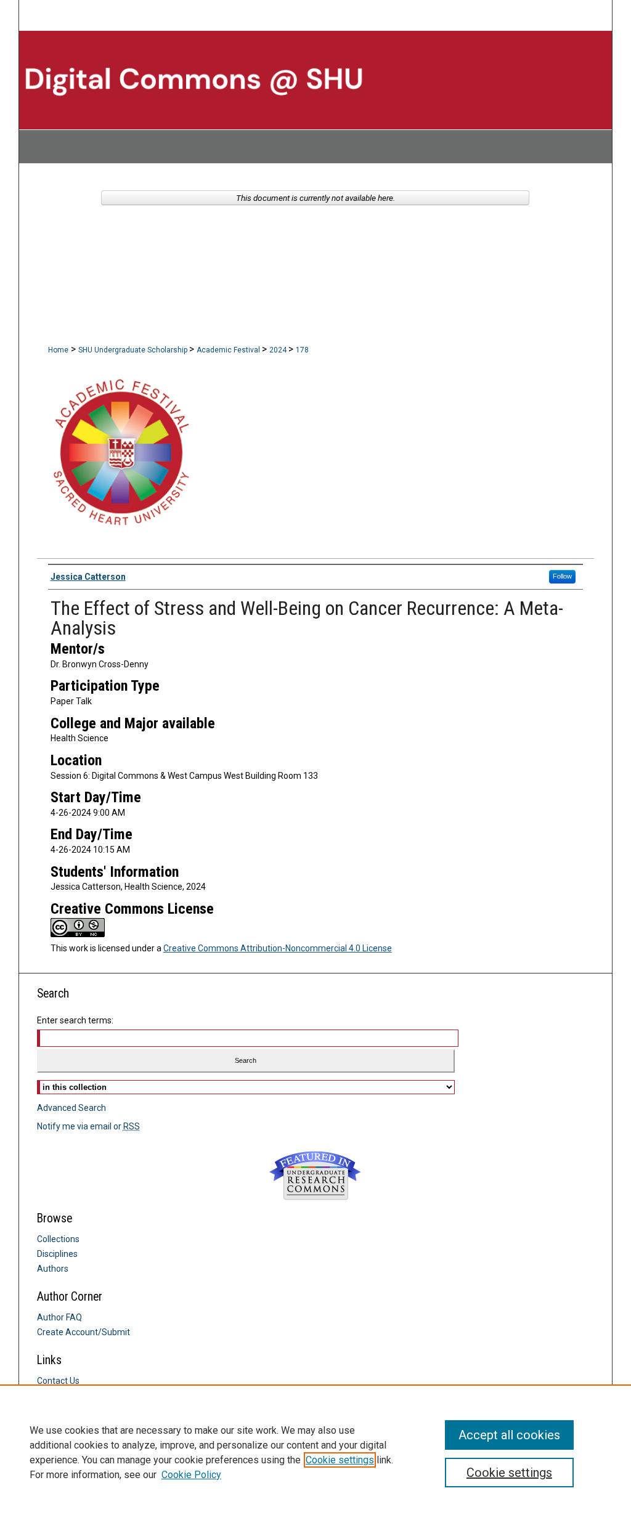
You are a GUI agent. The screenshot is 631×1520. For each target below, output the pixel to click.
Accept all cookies (509, 1435)
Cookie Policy (191, 1475)
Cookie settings (340, 1460)
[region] (315, 1452)
